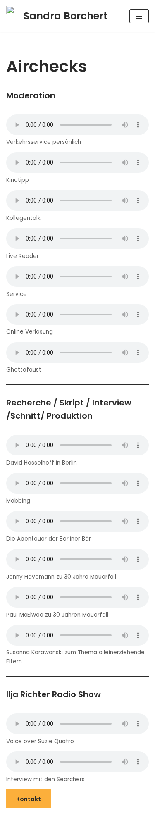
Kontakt (28, 799)
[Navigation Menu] (139, 16)
